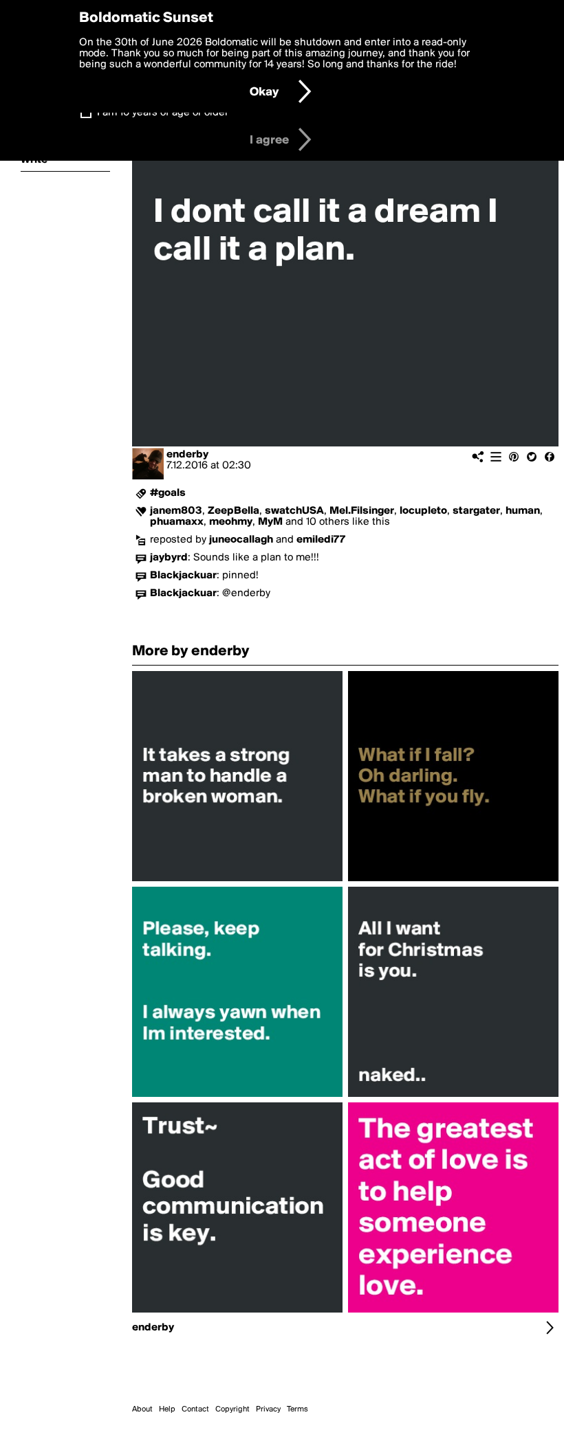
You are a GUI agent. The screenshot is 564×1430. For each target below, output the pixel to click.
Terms (297, 1409)
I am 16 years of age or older (162, 112)
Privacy (268, 1409)
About (142, 1409)
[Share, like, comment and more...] (237, 881)
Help (167, 1409)
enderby (187, 454)
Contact (195, 1409)
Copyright (232, 1409)
